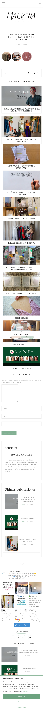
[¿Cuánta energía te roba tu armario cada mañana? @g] (21, 615)
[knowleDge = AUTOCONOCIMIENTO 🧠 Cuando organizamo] (21, 601)
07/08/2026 (28, 504)
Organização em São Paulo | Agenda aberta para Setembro (27, 499)
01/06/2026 (28, 521)
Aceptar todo (22, 696)
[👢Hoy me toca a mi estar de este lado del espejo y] (8, 601)
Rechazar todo (21, 707)
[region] (21, 693)
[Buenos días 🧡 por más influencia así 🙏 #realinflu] (21, 588)
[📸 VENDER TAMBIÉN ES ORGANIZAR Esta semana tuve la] (8, 615)
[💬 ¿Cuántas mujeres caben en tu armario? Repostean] (35, 615)
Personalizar (21, 702)
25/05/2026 (28, 544)
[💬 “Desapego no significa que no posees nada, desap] (8, 588)
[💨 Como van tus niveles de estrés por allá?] (35, 588)
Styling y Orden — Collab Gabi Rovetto (28, 540)
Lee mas (25, 691)
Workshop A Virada (27, 518)
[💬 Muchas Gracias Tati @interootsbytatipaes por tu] (35, 601)
